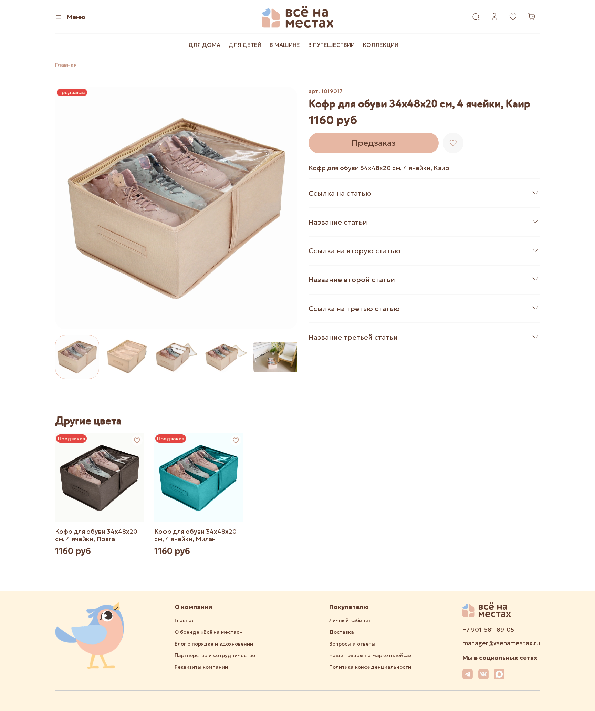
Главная (66, 64)
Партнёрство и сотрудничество (215, 655)
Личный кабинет (350, 620)
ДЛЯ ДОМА (204, 44)
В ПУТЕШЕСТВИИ (331, 44)
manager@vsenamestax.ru (501, 643)
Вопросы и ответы (352, 644)
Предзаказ (374, 143)
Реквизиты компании (201, 667)
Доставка (341, 632)
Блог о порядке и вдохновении (214, 644)
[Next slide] (286, 208)
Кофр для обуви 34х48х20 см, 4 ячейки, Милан (195, 535)
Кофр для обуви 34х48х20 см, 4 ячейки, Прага (96, 535)
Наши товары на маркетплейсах (370, 655)
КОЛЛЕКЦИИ (380, 44)
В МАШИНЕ (285, 44)
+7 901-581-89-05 (488, 629)
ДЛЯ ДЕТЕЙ (245, 44)
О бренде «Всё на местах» (208, 632)
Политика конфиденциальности (370, 667)
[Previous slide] (66, 208)
